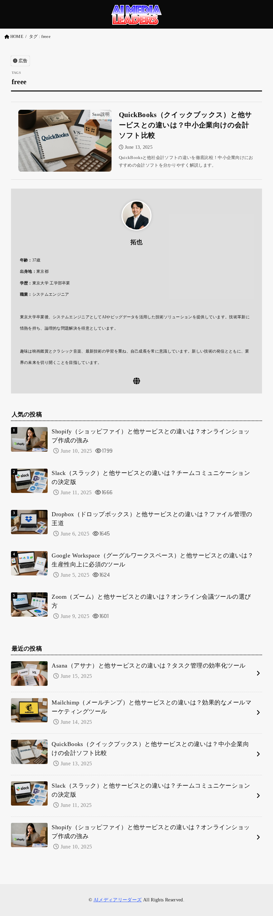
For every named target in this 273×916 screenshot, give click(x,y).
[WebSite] (136, 381)
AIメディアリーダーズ (118, 899)
